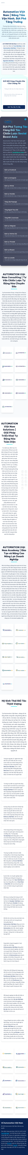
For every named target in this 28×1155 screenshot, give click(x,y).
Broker (18, 1032)
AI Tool (9, 1143)
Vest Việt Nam (19, 880)
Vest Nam (21, 882)
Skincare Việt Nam (9, 766)
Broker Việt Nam (8, 1026)
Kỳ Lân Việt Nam (18, 999)
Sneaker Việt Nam (15, 901)
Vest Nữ (7, 884)
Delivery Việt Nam (9, 816)
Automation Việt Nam (10, 924)
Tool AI (15, 1145)
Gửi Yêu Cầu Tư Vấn (14, 107)
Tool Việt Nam (17, 46)
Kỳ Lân (5, 1009)
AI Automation (13, 955)
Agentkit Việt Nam (8, 60)
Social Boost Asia (18, 152)
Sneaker (15, 903)
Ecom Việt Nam (18, 861)
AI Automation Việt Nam (11, 947)
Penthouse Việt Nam (10, 976)
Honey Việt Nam (8, 789)
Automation (7, 928)
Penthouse (16, 980)
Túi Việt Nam (7, 836)
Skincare (6, 770)
